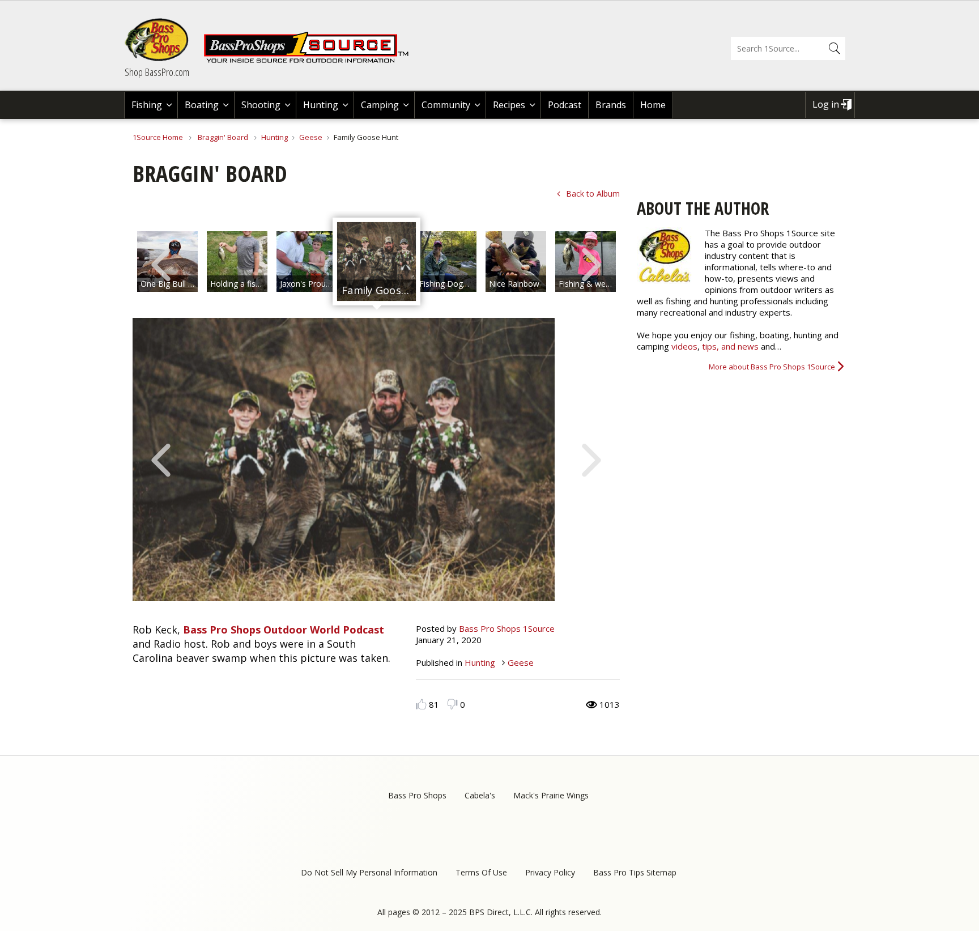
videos (684, 346)
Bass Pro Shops (417, 795)
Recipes (509, 105)
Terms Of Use (481, 872)
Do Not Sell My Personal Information (369, 872)
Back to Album (593, 193)
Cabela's (480, 795)
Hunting (320, 105)
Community (446, 105)
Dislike (452, 704)
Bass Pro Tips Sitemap (634, 872)
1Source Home (158, 137)
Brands (610, 105)
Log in (825, 104)
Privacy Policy (550, 872)
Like (421, 704)
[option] (237, 261)
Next (591, 263)
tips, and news (731, 346)
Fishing (146, 105)
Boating (202, 105)
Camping (380, 105)
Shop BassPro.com (157, 72)
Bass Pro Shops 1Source (507, 628)
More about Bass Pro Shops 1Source (772, 367)
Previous (161, 263)
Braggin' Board (223, 137)
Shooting (260, 105)
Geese (310, 137)
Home (653, 105)
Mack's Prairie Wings (551, 795)
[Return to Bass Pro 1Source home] (311, 60)
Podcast (564, 105)
